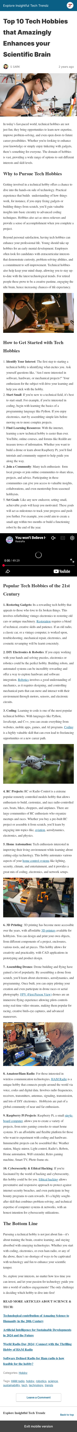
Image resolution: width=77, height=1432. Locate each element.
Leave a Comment (39, 1397)
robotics (41, 1381)
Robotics (23, 680)
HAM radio (17, 1381)
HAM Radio (59, 1079)
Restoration (44, 621)
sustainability (11, 1385)
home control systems (36, 861)
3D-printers (48, 930)
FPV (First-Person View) (36, 994)
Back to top (67, 1414)
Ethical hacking (48, 1179)
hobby (30, 1381)
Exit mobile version (38, 1426)
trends (49, 1385)
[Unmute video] (38, 554)
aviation (40, 830)
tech (24, 1385)
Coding (68, 727)
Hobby (23, 1372)
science (53, 1381)
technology (36, 1385)
